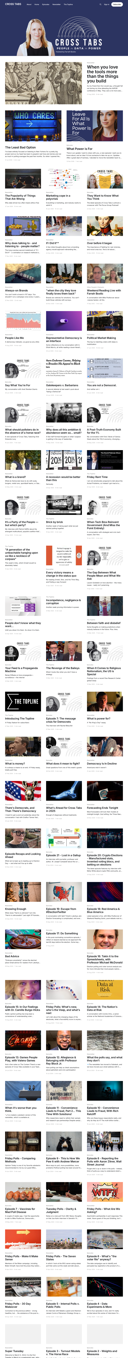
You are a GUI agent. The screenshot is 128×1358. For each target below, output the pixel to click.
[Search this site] (100, 4)
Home (36, 4)
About (29, 4)
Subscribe (117, 4)
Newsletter (56, 4)
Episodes (45, 4)
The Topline (68, 4)
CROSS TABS (13, 4)
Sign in (106, 4)
